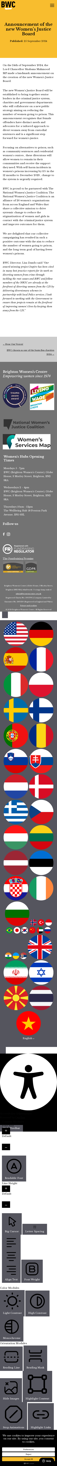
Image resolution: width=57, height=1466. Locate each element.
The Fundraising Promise (18, 558)
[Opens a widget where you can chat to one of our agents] (46, 1461)
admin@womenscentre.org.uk (28, 594)
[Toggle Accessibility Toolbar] (5, 615)
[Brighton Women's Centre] (8, 5)
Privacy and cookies (28, 606)
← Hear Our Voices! (13, 344)
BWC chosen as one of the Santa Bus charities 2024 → (30, 352)
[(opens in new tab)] (26, 429)
